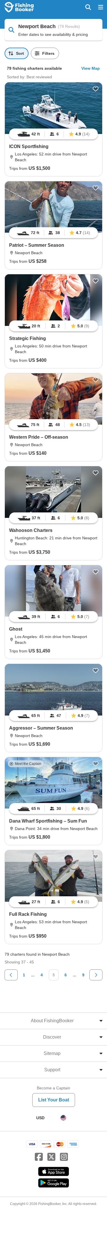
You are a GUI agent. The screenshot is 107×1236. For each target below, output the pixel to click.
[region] (53, 134)
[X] (51, 1157)
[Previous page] (11, 974)
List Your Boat (53, 1099)
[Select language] (63, 1117)
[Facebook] (39, 1157)
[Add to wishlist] (95, 89)
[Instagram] (64, 1157)
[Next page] (95, 974)
